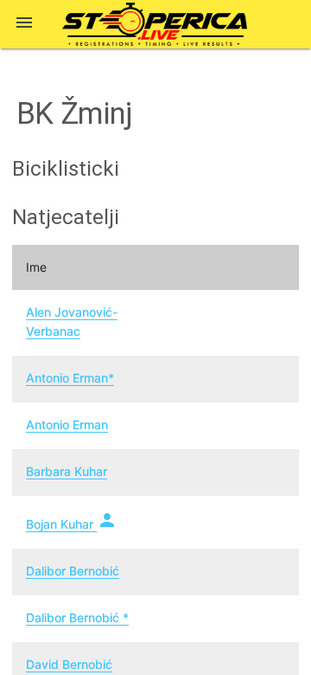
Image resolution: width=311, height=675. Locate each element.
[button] (24, 24)
